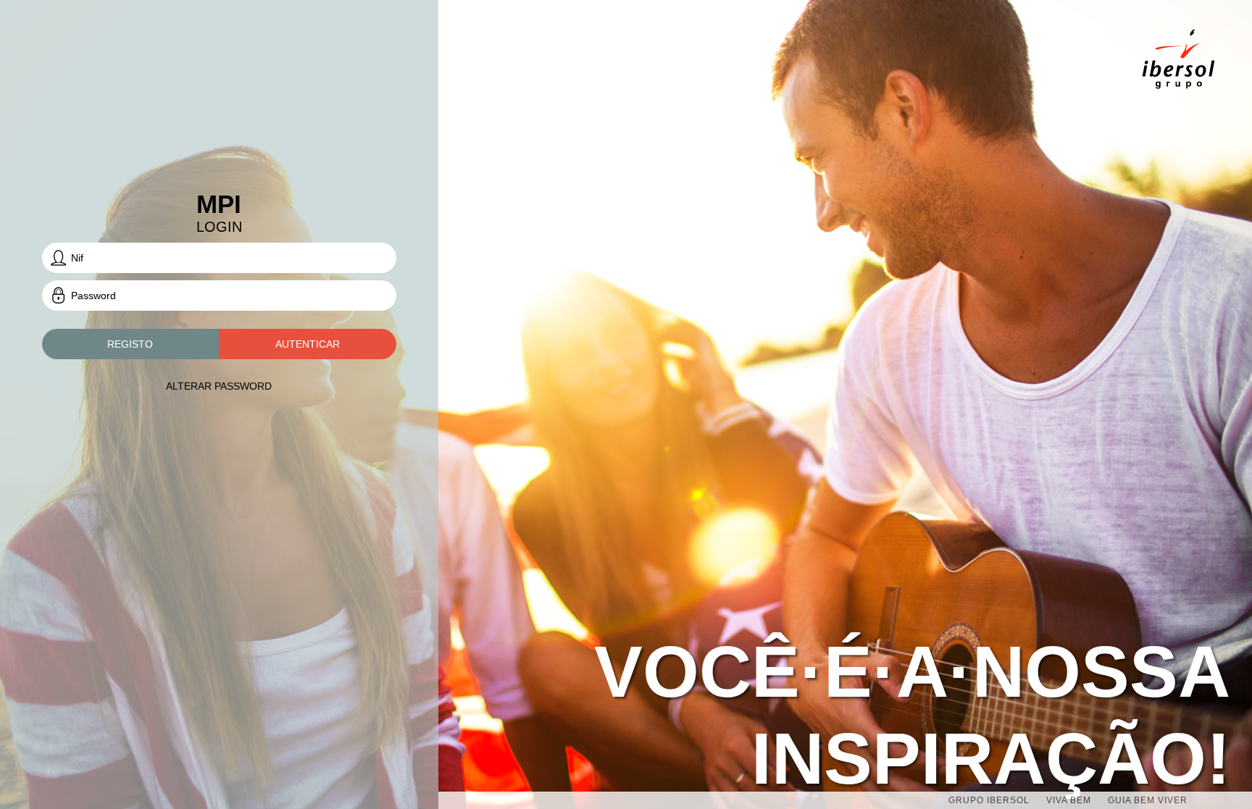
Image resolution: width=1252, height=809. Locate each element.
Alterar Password (219, 386)
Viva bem (1068, 800)
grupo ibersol (989, 800)
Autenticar (307, 344)
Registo (130, 344)
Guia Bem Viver (1148, 800)
